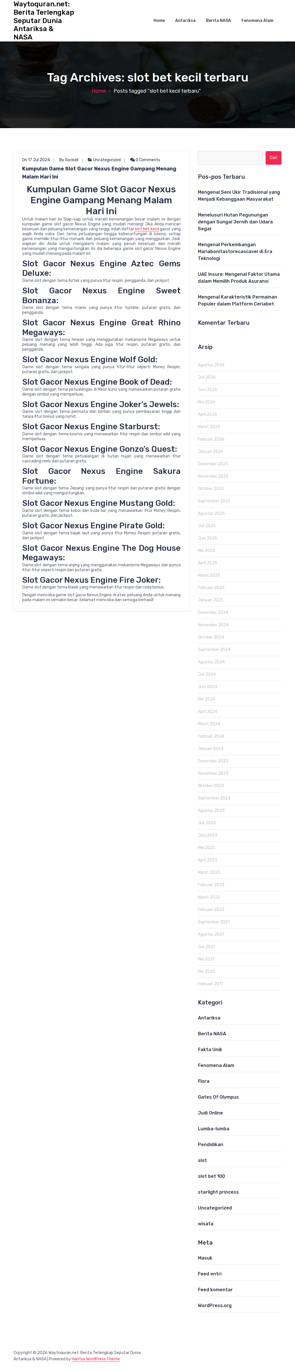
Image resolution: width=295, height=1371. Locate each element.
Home (159, 20)
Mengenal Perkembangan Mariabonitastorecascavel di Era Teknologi (235, 251)
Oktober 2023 (211, 785)
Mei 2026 (206, 402)
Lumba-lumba (213, 1128)
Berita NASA (218, 20)
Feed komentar (215, 1289)
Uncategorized (107, 159)
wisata (205, 1223)
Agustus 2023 (211, 810)
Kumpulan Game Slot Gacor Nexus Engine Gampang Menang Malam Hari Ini (99, 173)
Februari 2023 (211, 884)
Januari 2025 (210, 600)
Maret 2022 (209, 897)
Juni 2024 (207, 686)
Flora (203, 1081)
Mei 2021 (206, 959)
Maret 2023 (209, 872)
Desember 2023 (213, 761)
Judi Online (210, 1113)
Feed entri (210, 1274)
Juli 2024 (207, 674)
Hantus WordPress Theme (96, 1359)
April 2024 (207, 711)
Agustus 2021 (211, 934)
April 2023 (207, 860)
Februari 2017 (210, 983)
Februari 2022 (211, 909)
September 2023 (214, 798)
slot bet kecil (147, 229)
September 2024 (214, 649)
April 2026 (207, 414)
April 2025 (207, 563)
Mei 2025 (206, 550)
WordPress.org (215, 1305)
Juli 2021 (206, 946)
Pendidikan (210, 1144)
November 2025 (213, 476)
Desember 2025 (213, 464)
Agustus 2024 (211, 662)
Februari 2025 (211, 587)
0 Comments (147, 159)
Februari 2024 (211, 736)
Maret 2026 (209, 426)
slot (202, 1160)
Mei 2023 (206, 847)
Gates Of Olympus (218, 1097)
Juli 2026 (207, 377)
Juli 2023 (207, 823)
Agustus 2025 (211, 513)
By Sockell (68, 159)
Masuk (205, 1258)
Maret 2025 (209, 575)
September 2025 (214, 501)
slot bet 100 (211, 1176)
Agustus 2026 (211, 364)
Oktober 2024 (211, 637)
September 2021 (214, 922)
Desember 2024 (213, 612)
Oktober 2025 (211, 488)
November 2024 (213, 624)
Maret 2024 (209, 723)
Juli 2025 (207, 525)
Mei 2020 (206, 971)
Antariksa (185, 20)
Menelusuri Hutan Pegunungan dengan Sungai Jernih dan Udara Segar (235, 221)
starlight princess (218, 1192)
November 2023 (213, 773)
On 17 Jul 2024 (36, 159)
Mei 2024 (206, 699)
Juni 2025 (207, 538)
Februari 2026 (211, 439)
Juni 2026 (207, 389)
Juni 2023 (207, 835)
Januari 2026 (210, 451)
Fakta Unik (210, 1049)
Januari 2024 (210, 748)
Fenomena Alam (257, 20)
